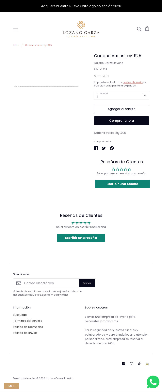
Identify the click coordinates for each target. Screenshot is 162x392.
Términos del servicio (27, 321)
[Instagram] (132, 364)
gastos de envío (132, 82)
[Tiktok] (139, 364)
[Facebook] (124, 364)
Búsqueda (20, 315)
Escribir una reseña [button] (122, 184)
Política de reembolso (28, 327)
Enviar (87, 283)
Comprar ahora (121, 120)
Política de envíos (25, 333)
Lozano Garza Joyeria (108, 63)
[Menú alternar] (15, 29)
